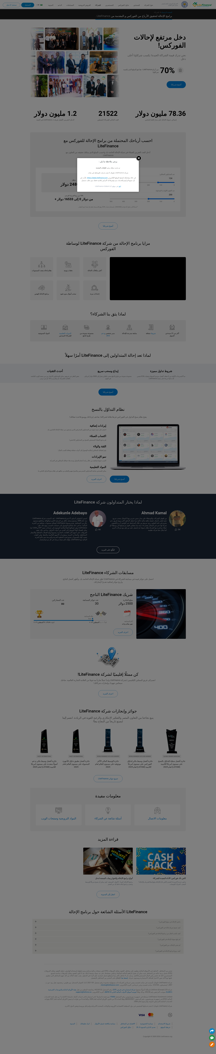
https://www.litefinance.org (97, 178)
